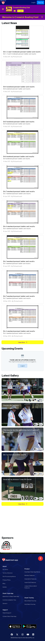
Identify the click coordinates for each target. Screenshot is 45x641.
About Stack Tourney (30, 600)
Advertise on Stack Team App (11, 596)
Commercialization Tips (9, 600)
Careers (5, 603)
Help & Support (7, 612)
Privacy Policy (6, 580)
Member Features (29, 575)
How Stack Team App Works (32, 572)
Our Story (5, 569)
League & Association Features (30, 586)
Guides (5, 587)
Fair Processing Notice (9, 576)
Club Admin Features (30, 579)
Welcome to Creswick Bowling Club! (20, 17)
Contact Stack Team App (9, 616)
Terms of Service (7, 573)
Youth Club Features (30, 582)
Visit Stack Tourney (29, 604)
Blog (4, 583)
